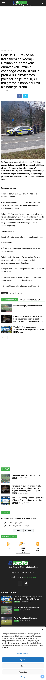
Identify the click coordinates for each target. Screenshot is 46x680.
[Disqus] (23, 372)
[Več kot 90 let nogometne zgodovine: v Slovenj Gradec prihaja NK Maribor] (6, 329)
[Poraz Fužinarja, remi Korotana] (6, 621)
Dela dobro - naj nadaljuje (13, 523)
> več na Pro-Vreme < (23, 553)
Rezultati (28, 530)
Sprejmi (23, 660)
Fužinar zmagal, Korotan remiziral (27, 306)
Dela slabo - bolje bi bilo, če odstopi (17, 526)
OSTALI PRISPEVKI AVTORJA (30, 300)
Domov (3, 50)
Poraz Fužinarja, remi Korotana (25, 618)
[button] (43, 629)
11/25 (8, 549)
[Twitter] (26, 583)
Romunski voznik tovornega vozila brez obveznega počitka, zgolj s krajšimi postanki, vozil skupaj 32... (26, 488)
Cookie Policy (21, 677)
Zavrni (23, 666)
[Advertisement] (23, 24)
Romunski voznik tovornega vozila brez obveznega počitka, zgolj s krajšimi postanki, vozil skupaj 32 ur (28, 319)
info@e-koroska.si (29, 577)
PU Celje (19, 293)
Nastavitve (23, 672)
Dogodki (4, 332)
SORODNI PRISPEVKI (9, 300)
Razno (10, 50)
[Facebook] (20, 583)
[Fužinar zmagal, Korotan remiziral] (6, 308)
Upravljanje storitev (22, 654)
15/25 (23, 549)
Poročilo (12, 293)
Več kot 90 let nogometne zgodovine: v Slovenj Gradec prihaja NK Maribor (28, 329)
